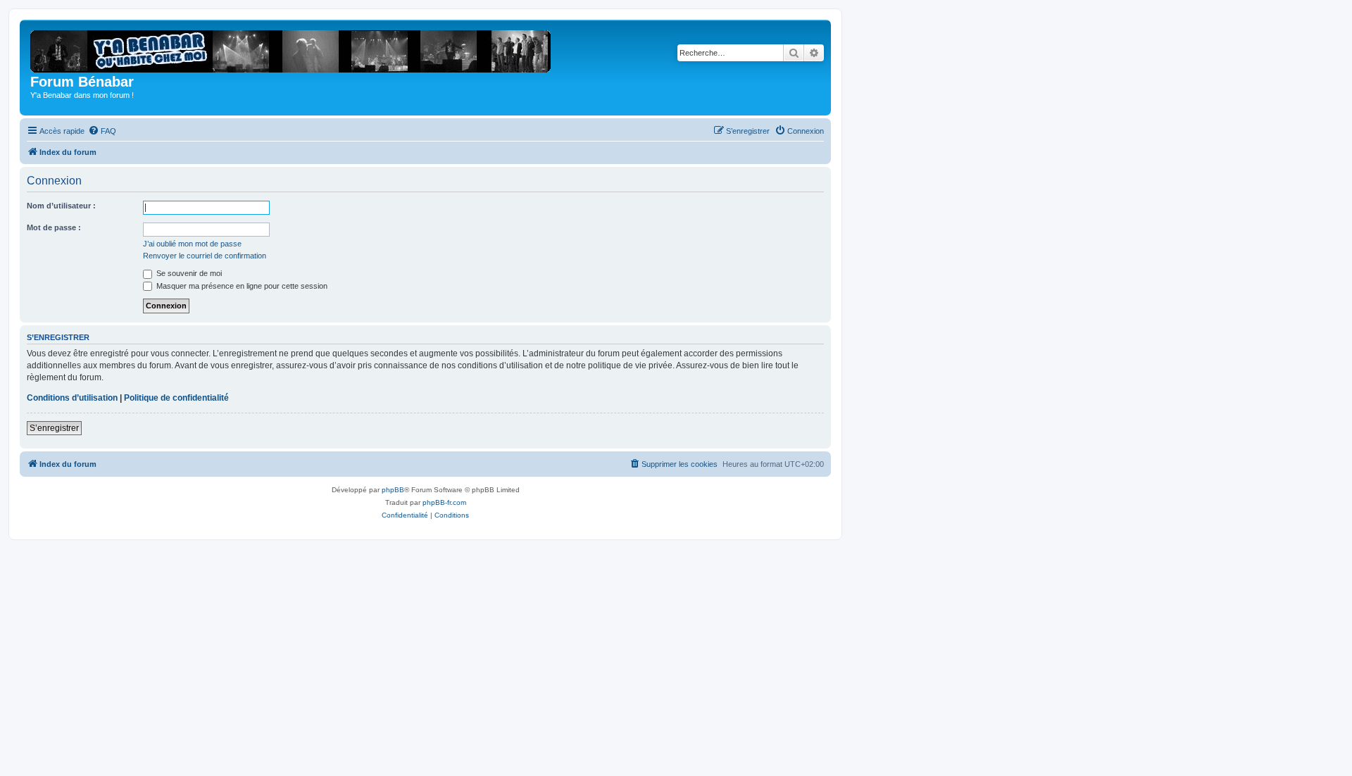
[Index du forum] (295, 48)
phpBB (393, 490)
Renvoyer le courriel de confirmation (204, 255)
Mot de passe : (54, 227)
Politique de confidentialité (176, 398)
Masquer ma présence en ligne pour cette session (240, 286)
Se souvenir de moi (188, 273)
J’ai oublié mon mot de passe (192, 243)
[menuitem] (102, 131)
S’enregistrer (54, 428)
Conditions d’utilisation (72, 398)
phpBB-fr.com (444, 502)
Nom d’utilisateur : (61, 205)
